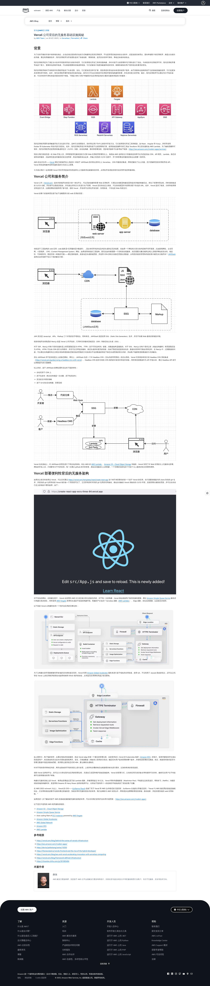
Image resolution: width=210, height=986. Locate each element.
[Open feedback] (207, 493)
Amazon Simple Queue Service (158, 598)
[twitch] (180, 974)
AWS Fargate (61, 601)
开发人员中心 (113, 926)
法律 (154, 959)
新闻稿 (20, 959)
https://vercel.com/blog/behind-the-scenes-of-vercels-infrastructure (62, 840)
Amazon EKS (145, 757)
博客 (19, 954)
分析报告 (66, 950)
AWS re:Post (157, 936)
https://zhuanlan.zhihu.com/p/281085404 (53, 861)
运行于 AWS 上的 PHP (116, 950)
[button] (205, 3)
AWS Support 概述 (159, 945)
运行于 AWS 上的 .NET (116, 936)
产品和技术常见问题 (71, 945)
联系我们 (155, 926)
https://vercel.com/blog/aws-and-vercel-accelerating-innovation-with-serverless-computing (71, 854)
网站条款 (28, 978)
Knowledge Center (159, 940)
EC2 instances (57, 816)
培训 (64, 931)
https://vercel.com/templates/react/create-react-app (88, 480)
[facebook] (168, 974)
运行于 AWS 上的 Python (117, 940)
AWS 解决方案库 (69, 936)
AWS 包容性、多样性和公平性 (75, 959)
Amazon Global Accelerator (97, 673)
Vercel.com (48, 183)
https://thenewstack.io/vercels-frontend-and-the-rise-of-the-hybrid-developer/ (66, 851)
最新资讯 (21, 950)
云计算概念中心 (24, 940)
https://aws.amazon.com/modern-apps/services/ (147, 149)
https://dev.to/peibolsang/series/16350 (52, 847)
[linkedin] (172, 974)
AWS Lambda (96, 464)
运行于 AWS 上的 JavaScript (119, 954)
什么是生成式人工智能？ (28, 936)
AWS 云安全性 (24, 945)
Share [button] (85, 38)
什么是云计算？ (24, 931)
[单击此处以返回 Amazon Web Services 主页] (25, 12)
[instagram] (176, 974)
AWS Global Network (44, 822)
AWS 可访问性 (158, 954)
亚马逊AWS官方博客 (41, 30)
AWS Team (40, 38)
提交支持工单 (157, 931)
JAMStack (171, 254)
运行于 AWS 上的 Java (116, 945)
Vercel (52, 162)
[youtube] (184, 974)
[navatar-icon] (203, 3)
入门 (64, 926)
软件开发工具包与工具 (116, 931)
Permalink (75, 38)
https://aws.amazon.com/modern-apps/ (130, 799)
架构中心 (66, 940)
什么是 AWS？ (24, 926)
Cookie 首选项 (40, 978)
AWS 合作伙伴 (68, 954)
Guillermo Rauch (78, 788)
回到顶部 (103, 964)
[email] (191, 974)
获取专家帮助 (157, 950)
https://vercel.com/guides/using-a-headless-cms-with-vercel (58, 360)
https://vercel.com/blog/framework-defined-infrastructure (59, 858)
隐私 (19, 978)
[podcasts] (188, 974)
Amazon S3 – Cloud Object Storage (117, 464)
